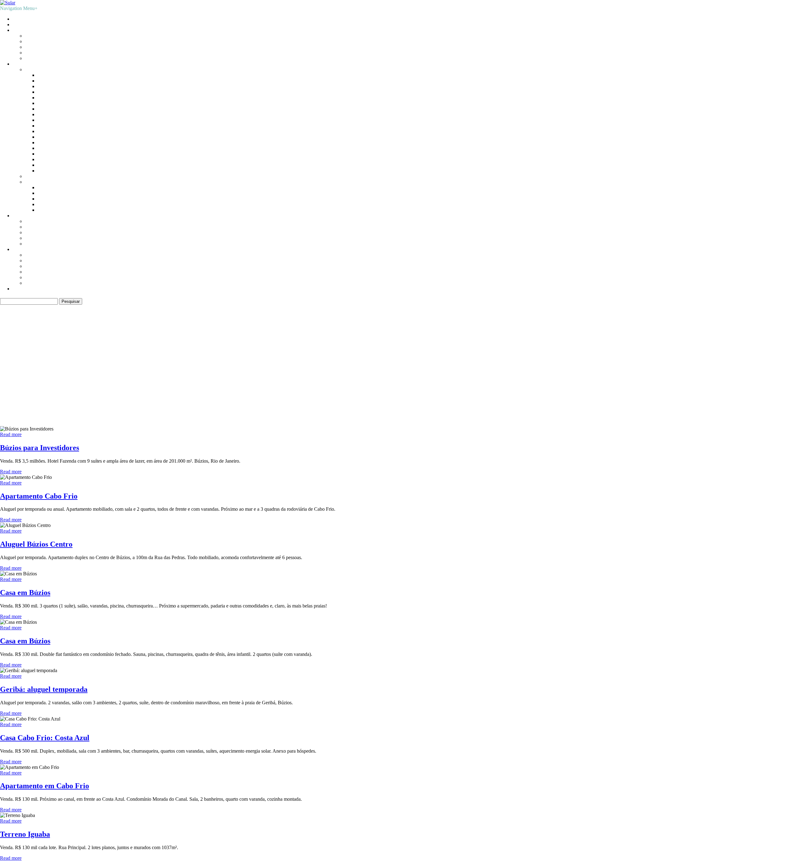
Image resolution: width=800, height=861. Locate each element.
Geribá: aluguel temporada (44, 689)
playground (707, 360)
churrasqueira (207, 358)
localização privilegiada (594, 359)
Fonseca (46, 108)
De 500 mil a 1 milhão (47, 52)
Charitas (46, 97)
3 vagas (47, 359)
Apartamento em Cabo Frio (44, 786)
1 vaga (9, 359)
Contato (20, 288)
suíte (123, 369)
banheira (150, 360)
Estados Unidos (53, 193)
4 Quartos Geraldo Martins (38, 412)
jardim (523, 359)
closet (240, 359)
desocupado (418, 360)
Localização (24, 63)
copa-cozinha (271, 358)
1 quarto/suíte (38, 221)
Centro (44, 92)
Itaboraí (45, 198)
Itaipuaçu (47, 204)
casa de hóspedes (170, 360)
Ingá (42, 120)
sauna (58, 369)
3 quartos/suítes (40, 232)
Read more (11, 434)
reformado (779, 360)
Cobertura (35, 266)
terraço (165, 370)
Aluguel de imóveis (31, 24)
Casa (30, 260)
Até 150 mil (36, 35)
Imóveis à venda (28, 19)
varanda (189, 369)
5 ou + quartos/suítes (45, 243)
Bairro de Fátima (54, 75)
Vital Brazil (49, 170)
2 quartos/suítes (40, 226)
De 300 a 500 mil (42, 47)
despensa (438, 360)
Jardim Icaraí (50, 137)
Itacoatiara (48, 125)
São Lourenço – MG (58, 210)
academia (92, 360)
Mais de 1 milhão (42, 58)
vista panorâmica (224, 370)
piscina (683, 358)
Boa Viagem (50, 80)
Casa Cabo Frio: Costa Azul (44, 738)
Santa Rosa (49, 159)
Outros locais (38, 181)
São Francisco (51, 165)
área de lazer (303, 369)
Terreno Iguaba (25, 834)
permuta (662, 359)
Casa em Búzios (25, 592)
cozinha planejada (344, 360)
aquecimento (109, 360)
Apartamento (38, 255)
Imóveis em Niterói (44, 69)
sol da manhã (102, 370)
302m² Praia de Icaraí (33, 401)
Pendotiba (47, 148)
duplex (470, 359)
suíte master (145, 370)
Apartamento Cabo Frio (39, 496)
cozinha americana (310, 360)
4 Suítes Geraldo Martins (37, 407)
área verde (378, 370)
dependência (385, 358)
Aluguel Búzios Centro (36, 544)
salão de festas (33, 370)
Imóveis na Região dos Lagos (54, 176)
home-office (503, 359)
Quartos (20, 215)
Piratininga (48, 153)
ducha (454, 359)
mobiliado (642, 359)
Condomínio (37, 271)
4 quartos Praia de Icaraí (36, 395)
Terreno (32, 283)
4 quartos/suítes (40, 238)
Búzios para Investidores (39, 448)
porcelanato (729, 359)
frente (485, 360)
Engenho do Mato (55, 103)
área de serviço (343, 369)
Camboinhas (50, 86)
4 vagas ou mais (70, 359)
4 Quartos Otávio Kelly (35, 418)
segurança (78, 370)
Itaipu (43, 131)
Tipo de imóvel (27, 249)
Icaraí (43, 114)
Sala (29, 277)
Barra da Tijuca (53, 187)
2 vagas (29, 359)
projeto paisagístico (756, 360)
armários (131, 359)
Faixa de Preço (27, 30)
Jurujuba (46, 142)
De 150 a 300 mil (42, 41)
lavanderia (543, 360)
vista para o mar (264, 369)
